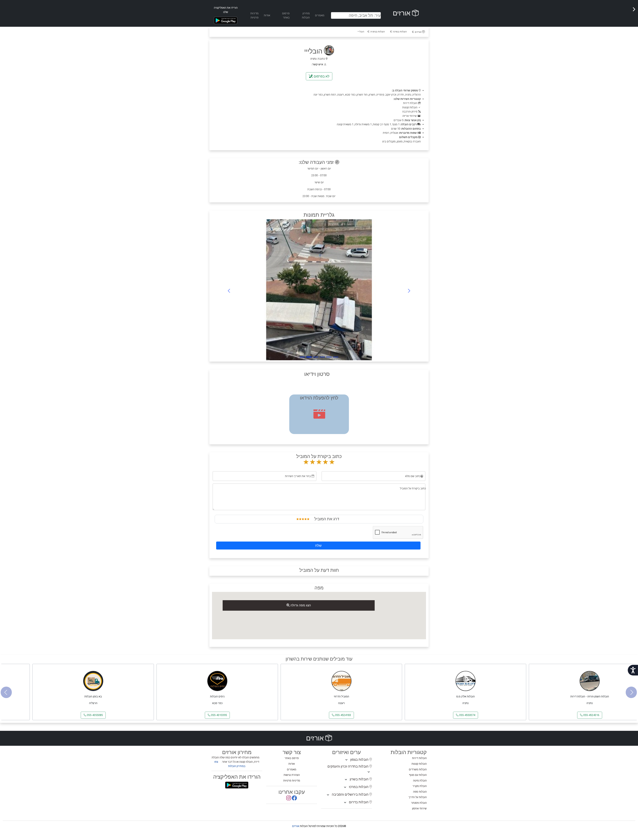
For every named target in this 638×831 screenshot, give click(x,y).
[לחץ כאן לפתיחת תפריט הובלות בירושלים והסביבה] (328, 795)
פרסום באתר (286, 15)
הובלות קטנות (419, 763)
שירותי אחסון (419, 808)
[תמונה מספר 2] (322, 357)
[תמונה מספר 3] (316, 357)
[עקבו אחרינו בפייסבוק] (294, 799)
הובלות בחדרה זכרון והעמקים (348, 766)
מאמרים (319, 15)
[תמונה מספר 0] (335, 357)
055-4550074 (467, 715)
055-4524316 (591, 715)
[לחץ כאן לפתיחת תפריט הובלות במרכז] (345, 787)
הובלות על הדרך (418, 797)
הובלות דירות (419, 758)
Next (631, 692)
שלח (318, 546)
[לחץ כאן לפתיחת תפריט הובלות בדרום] (345, 802)
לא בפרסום (321, 76)
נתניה (313, 58)
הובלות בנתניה (377, 31)
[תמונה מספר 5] (302, 357)
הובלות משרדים (418, 769)
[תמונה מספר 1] (329, 357)
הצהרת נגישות (292, 774)
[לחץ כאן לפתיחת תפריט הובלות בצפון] (346, 760)
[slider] (303, 519)
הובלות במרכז (399, 31)
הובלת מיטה (420, 780)
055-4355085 (94, 715)
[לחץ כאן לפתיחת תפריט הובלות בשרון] (346, 779)
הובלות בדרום (359, 802)
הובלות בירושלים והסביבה (350, 794)
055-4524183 (342, 715)
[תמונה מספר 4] (309, 357)
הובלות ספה (420, 791)
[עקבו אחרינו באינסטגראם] (288, 799)
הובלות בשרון (359, 779)
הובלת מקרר (420, 786)
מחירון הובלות (306, 15)
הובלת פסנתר (419, 802)
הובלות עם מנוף (418, 774)
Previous (6, 692)
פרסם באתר (292, 758)
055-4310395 (218, 715)
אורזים (402, 13)
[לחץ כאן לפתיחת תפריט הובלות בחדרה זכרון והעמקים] (369, 772)
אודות (267, 15)
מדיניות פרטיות (254, 15)
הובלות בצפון (359, 760)
